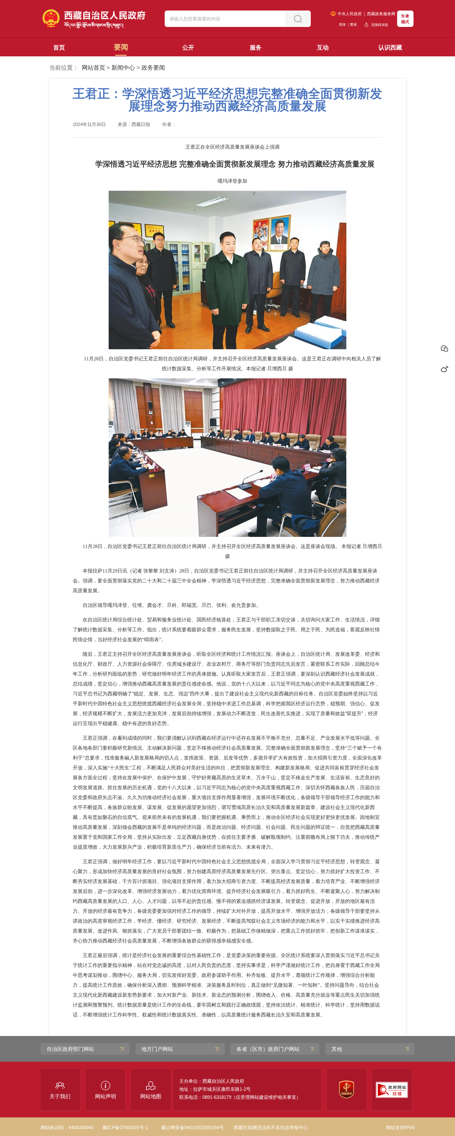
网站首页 (93, 67)
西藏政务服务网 (381, 13)
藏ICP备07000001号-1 (125, 1127)
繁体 (353, 24)
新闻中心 (123, 67)
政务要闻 (153, 67)
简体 (342, 24)
